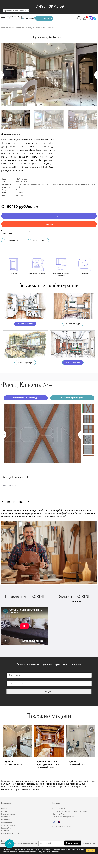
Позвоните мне (14, 240)
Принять (90, 850)
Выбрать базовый (25, 324)
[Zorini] (14, 18)
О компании (6, 808)
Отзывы (4, 811)
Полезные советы (8, 814)
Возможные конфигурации (49, 216)
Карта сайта (6, 828)
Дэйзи (72, 761)
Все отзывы (76, 601)
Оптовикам (5, 819)
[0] (84, 19)
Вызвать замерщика (44, 18)
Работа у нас (6, 817)
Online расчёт (28, 18)
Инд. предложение (72, 362)
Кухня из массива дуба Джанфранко (48, 763)
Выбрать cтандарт (73, 324)
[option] (42, 433)
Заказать (49, 224)
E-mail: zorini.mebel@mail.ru (63, 817)
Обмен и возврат (8, 825)
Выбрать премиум (25, 362)
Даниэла (10, 761)
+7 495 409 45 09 (49, 6)
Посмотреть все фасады (26, 398)
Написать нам (38, 240)
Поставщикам (6, 822)
